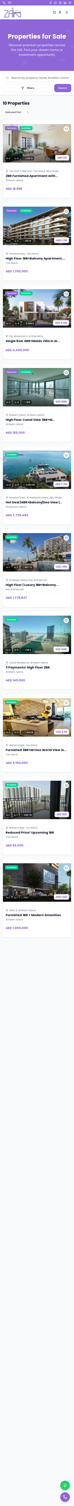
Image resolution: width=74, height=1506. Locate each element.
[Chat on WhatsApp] (65, 1485)
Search (62, 88)
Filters (30, 88)
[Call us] (65, 1497)
